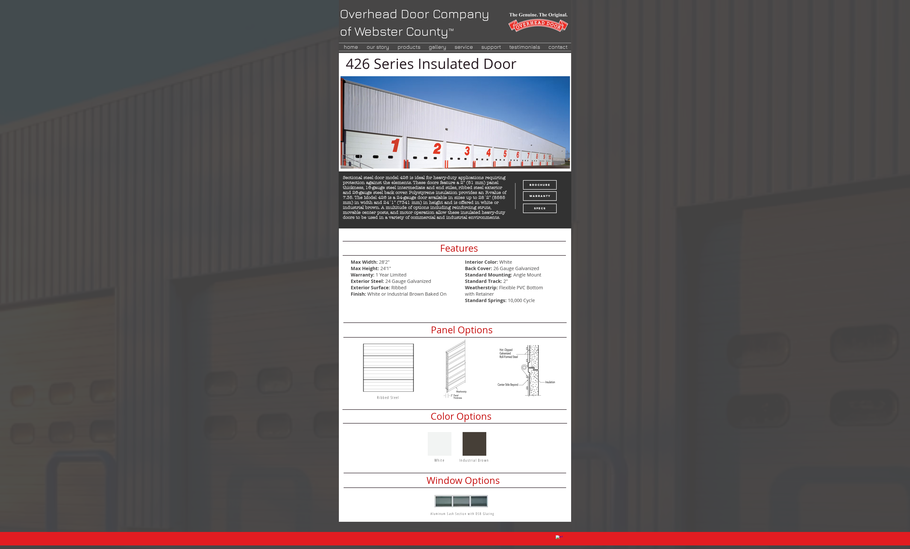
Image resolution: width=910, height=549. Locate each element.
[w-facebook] (559, 538)
